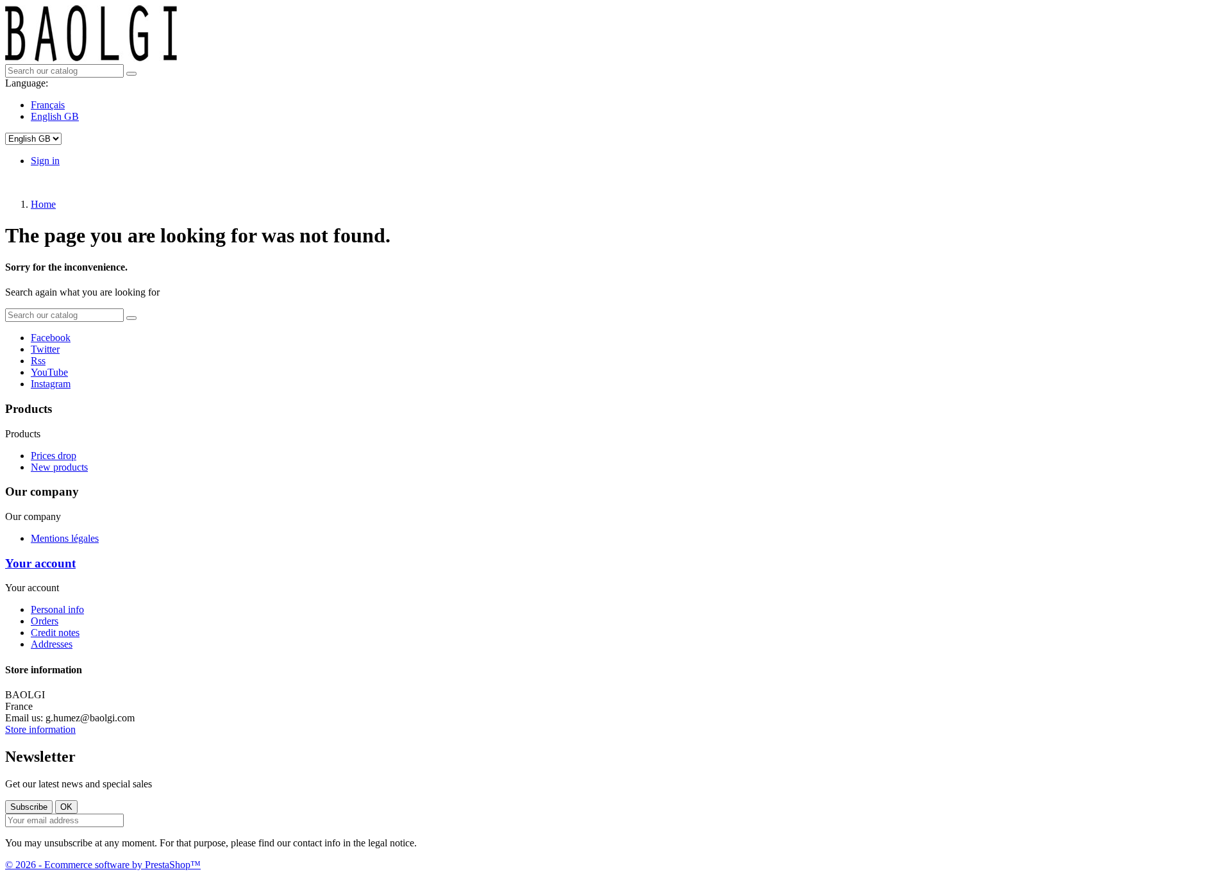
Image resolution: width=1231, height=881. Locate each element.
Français (48, 104)
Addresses (51, 644)
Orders (44, 621)
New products (59, 467)
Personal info (57, 609)
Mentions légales (65, 538)
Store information (40, 729)
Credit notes (55, 632)
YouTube (49, 372)
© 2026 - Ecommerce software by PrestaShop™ (103, 864)
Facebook (51, 337)
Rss (38, 360)
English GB (55, 116)
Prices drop (53, 455)
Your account (40, 563)
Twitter (45, 349)
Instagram (51, 383)
